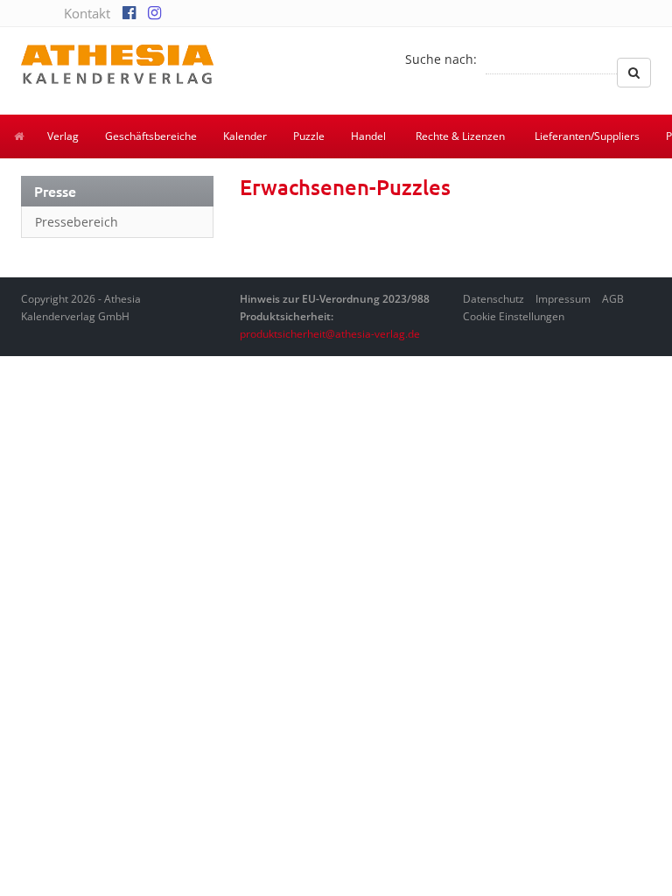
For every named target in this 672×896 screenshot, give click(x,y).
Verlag (63, 136)
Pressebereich (76, 222)
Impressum (563, 298)
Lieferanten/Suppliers (587, 136)
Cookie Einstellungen (513, 316)
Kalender (245, 136)
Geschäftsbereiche (151, 136)
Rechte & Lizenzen (460, 136)
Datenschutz (493, 298)
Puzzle (309, 136)
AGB (613, 298)
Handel (368, 136)
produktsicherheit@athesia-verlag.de (330, 333)
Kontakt (87, 13)
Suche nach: (441, 59)
